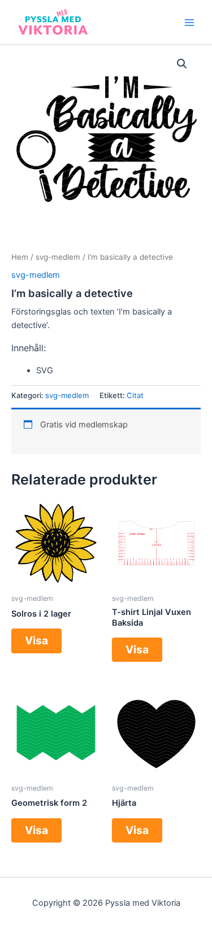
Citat (135, 395)
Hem (19, 256)
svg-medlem (58, 256)
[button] (182, 64)
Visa (36, 640)
